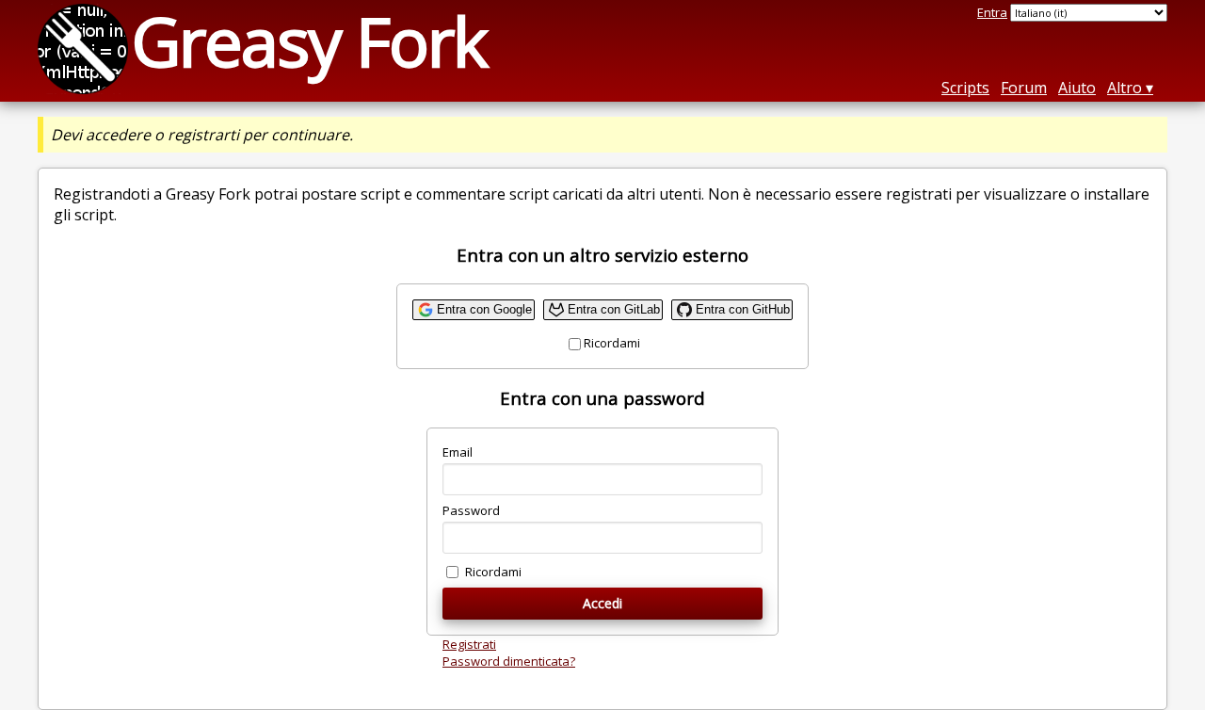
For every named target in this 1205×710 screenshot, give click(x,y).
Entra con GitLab (614, 309)
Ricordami (612, 342)
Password (471, 510)
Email (457, 452)
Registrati (469, 644)
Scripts (965, 87)
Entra (992, 12)
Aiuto (1077, 87)
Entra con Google (484, 309)
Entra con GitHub (743, 309)
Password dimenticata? (508, 661)
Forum (1024, 87)
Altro (1124, 87)
